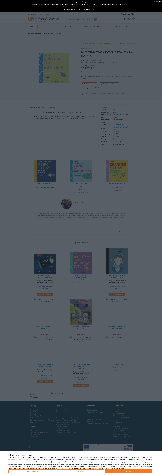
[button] (157, 1)
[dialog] (81, 463)
